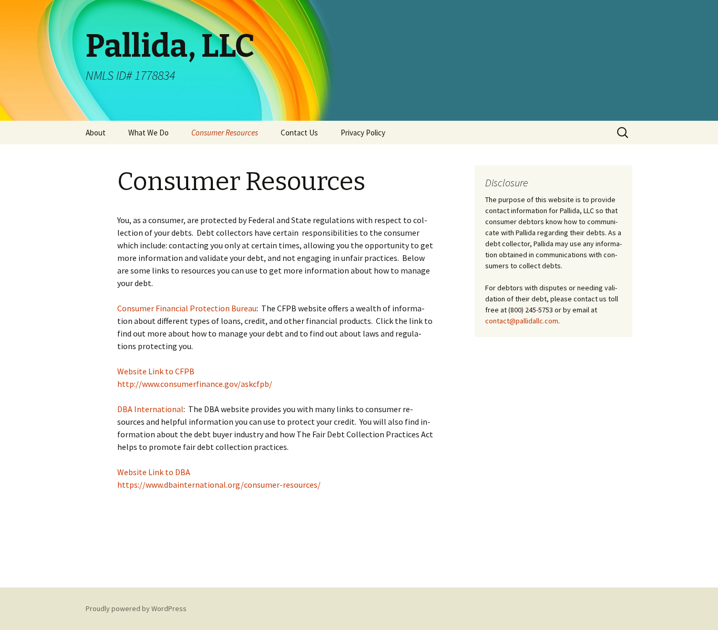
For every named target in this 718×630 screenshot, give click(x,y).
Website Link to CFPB (155, 371)
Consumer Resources (224, 133)
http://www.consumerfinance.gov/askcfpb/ (194, 384)
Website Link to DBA (153, 472)
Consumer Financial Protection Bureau (187, 308)
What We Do (148, 133)
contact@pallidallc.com (521, 321)
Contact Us (299, 133)
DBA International (150, 409)
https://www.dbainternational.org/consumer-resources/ (219, 484)
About (96, 133)
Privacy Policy (363, 133)
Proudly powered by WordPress (136, 608)
